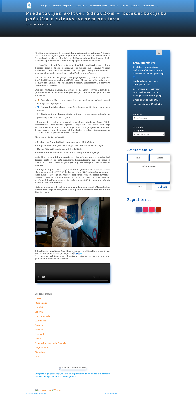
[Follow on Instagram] (145, 209)
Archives (137, 114)
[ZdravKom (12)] (72, 246)
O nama (124, 6)
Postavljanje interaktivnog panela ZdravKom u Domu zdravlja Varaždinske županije (147, 92)
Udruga (43, 6)
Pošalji (162, 186)
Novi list (39, 330)
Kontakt (135, 6)
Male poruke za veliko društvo (148, 104)
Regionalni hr (42, 347)
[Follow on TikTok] (152, 209)
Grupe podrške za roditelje (146, 100)
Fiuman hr (40, 334)
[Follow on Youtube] (158, 209)
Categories (138, 131)
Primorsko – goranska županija (50, 343)
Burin (38, 339)
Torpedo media (42, 316)
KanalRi (39, 307)
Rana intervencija (98, 6)
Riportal (39, 312)
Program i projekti (62, 6)
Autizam (80, 6)
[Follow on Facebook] (139, 209)
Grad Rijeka (41, 303)
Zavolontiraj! (149, 6)
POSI (37, 357)
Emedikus (40, 352)
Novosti (114, 6)
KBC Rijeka (40, 321)
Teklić (38, 298)
